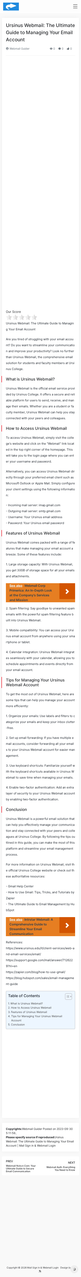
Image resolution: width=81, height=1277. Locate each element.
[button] (66, 997)
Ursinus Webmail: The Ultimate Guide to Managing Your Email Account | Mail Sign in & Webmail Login (40, 1141)
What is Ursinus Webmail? (26, 1003)
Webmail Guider (19, 48)
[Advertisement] (40, 101)
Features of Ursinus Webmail (29, 1012)
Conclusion (18, 1024)
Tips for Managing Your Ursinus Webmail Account (36, 1018)
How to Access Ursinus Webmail (31, 1007)
